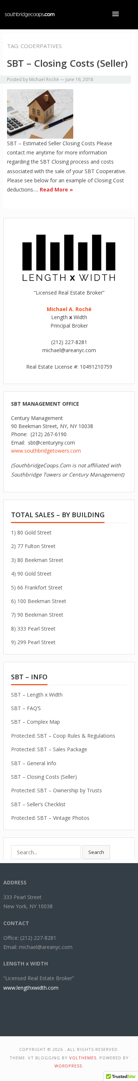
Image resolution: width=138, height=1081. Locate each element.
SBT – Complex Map (35, 721)
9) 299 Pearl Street (33, 642)
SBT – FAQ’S (26, 708)
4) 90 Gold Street (31, 573)
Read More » (56, 189)
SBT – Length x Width (37, 694)
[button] (117, 14)
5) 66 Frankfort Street (37, 587)
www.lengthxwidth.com (31, 987)
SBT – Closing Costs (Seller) (67, 63)
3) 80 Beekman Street (37, 559)
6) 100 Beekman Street (38, 601)
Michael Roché (44, 79)
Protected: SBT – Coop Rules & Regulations (63, 735)
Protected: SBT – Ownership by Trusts (56, 790)
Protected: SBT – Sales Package (49, 749)
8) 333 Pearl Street (33, 628)
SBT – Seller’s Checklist (38, 804)
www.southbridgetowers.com (46, 450)
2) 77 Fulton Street (33, 546)
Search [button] (96, 852)
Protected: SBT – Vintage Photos (50, 817)
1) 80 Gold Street (31, 532)
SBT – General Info (33, 763)
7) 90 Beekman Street (37, 614)
